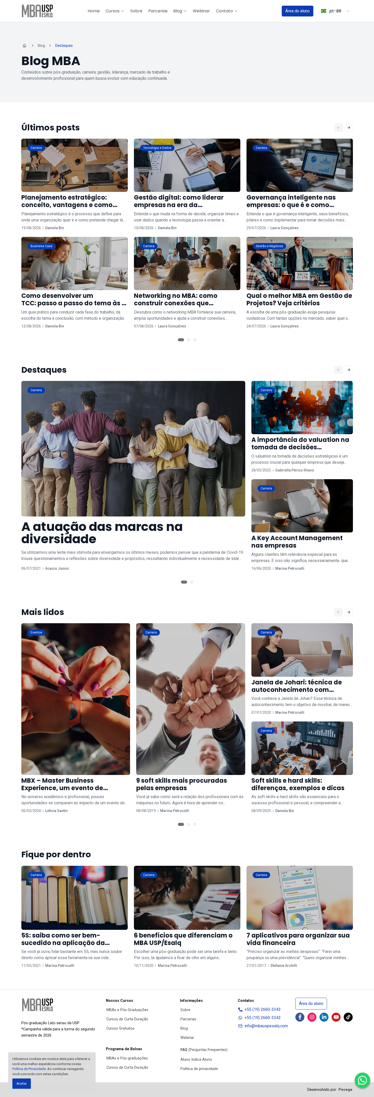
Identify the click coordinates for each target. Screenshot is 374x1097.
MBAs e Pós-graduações (127, 1058)
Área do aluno (297, 10)
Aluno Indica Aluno (196, 1059)
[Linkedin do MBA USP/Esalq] (324, 1017)
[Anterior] (338, 127)
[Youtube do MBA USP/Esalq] (336, 1017)
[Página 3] (194, 339)
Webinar (201, 11)
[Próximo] (349, 127)
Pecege (345, 1089)
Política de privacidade (199, 1069)
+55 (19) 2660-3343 (262, 1009)
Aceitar (21, 1083)
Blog (177, 11)
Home (94, 11)
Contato (224, 11)
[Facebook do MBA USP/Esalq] (299, 1017)
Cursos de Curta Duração (127, 1019)
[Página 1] (181, 339)
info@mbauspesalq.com (266, 1025)
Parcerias (158, 11)
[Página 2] (188, 339)
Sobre (136, 11)
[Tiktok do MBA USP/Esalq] (348, 1017)
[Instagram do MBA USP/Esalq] (311, 1017)
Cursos (113, 11)
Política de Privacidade (29, 1069)
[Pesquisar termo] (271, 11)
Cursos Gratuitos (120, 1028)
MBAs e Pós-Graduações (127, 1010)
